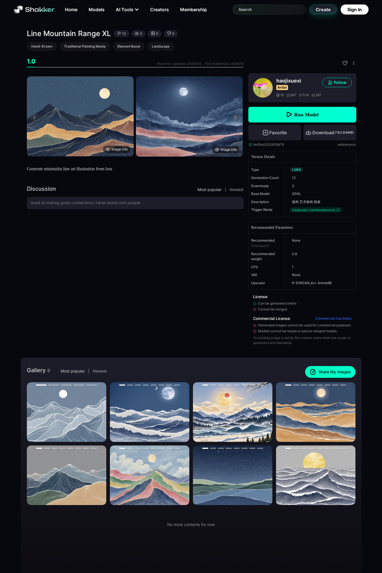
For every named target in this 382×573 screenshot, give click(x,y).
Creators (159, 9)
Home (71, 9)
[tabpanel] (135, 116)
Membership (193, 9)
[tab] (31, 61)
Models (97, 9)
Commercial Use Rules (333, 318)
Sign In (354, 9)
